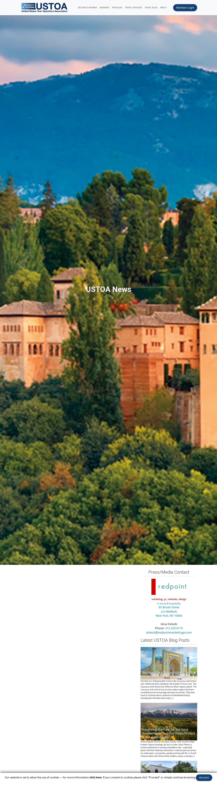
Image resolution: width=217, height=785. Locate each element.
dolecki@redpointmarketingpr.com (169, 632)
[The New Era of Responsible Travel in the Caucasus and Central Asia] (169, 663)
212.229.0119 (174, 628)
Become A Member (87, 7)
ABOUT (163, 7)
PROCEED (204, 777)
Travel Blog (151, 7)
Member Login (185, 7)
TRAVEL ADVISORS (133, 7)
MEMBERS (104, 7)
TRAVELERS (117, 7)
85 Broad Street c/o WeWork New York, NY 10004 (169, 611)
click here (95, 777)
